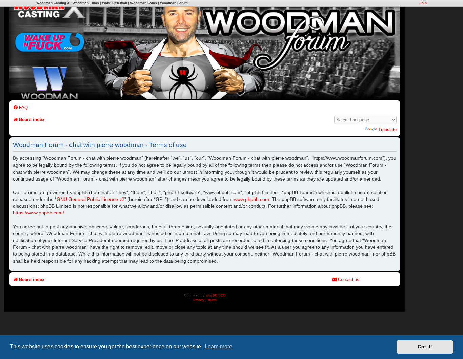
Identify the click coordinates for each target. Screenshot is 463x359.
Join (423, 3)
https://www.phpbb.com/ (38, 212)
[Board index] (253, 47)
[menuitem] (20, 107)
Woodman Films (86, 3)
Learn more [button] (218, 346)
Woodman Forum (174, 3)
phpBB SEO (216, 295)
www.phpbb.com (251, 199)
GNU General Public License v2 (90, 199)
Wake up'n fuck (114, 3)
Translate (387, 129)
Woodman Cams (143, 3)
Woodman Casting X (52, 3)
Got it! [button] (425, 346)
